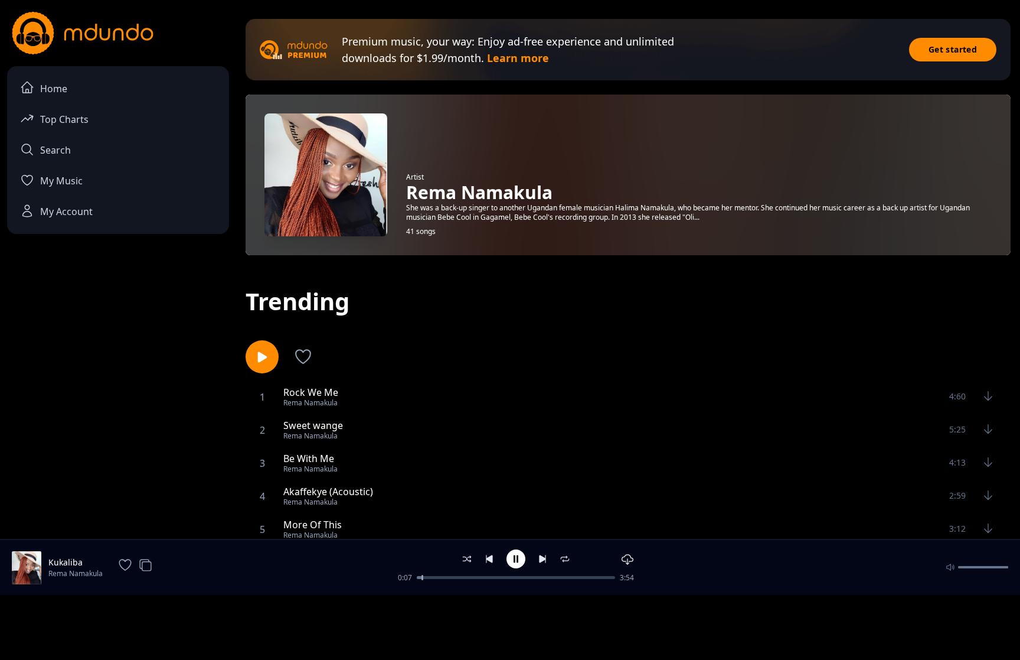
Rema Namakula (75, 573)
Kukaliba (65, 562)
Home (53, 88)
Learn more (518, 58)
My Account (66, 211)
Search (55, 150)
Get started (953, 49)
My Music (61, 180)
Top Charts (64, 119)
